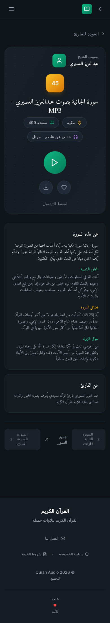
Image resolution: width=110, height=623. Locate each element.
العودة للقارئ (86, 34)
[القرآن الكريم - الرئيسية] (86, 9)
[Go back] (99, 9)
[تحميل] (46, 187)
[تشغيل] (55, 162)
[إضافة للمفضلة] (64, 187)
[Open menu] (11, 9)
